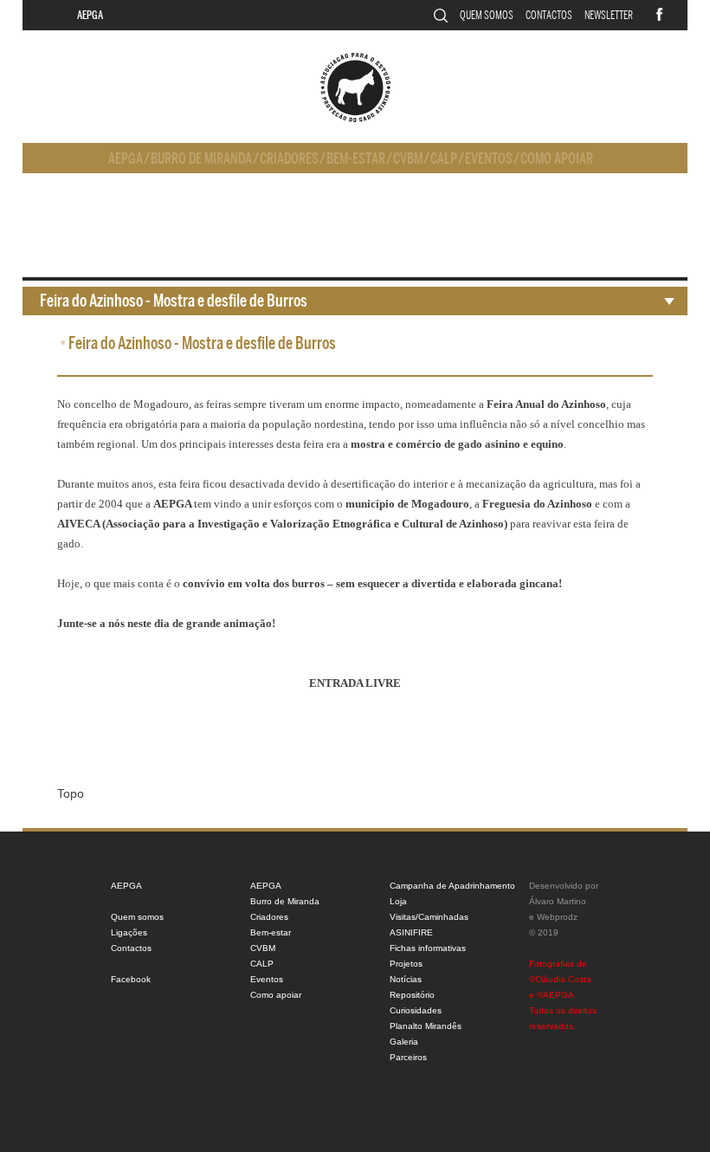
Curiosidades (416, 1010)
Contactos (549, 15)
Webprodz (557, 917)
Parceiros (408, 1057)
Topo (70, 793)
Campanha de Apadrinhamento (452, 885)
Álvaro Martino (557, 901)
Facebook (131, 979)
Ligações (129, 932)
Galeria (404, 1041)
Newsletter (608, 15)
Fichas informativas (428, 948)
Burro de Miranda (201, 159)
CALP (443, 159)
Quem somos (486, 15)
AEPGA (90, 15)
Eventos (489, 159)
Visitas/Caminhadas (429, 917)
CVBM (408, 159)
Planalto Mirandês (426, 1026)
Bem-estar (355, 159)
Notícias (406, 979)
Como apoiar (556, 159)
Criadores (289, 159)
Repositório (412, 995)
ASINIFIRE (411, 932)
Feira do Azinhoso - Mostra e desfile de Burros (173, 301)
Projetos (406, 963)
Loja (398, 901)
